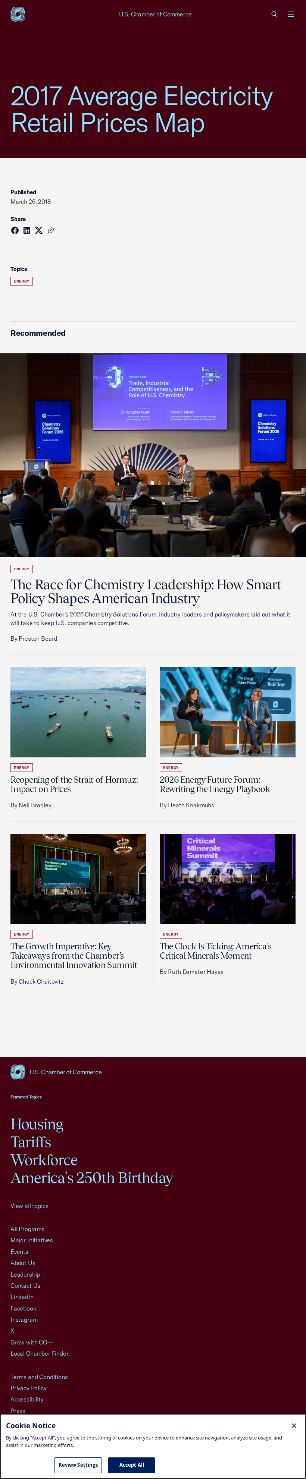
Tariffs (30, 1142)
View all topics (29, 1206)
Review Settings (78, 1464)
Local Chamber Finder (39, 1353)
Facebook (23, 1308)
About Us (22, 1263)
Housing (36, 1124)
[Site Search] (274, 14)
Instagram (23, 1319)
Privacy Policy (28, 1388)
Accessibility (27, 1399)
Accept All (131, 1464)
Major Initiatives (31, 1240)
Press (17, 1411)
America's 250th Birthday (91, 1177)
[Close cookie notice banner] (294, 1425)
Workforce (44, 1160)
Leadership (25, 1274)
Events (19, 1251)
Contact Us (25, 1285)
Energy (21, 281)
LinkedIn (22, 1296)
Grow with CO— (31, 1342)
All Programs (27, 1229)
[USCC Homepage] (153, 1072)
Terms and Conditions (39, 1377)
